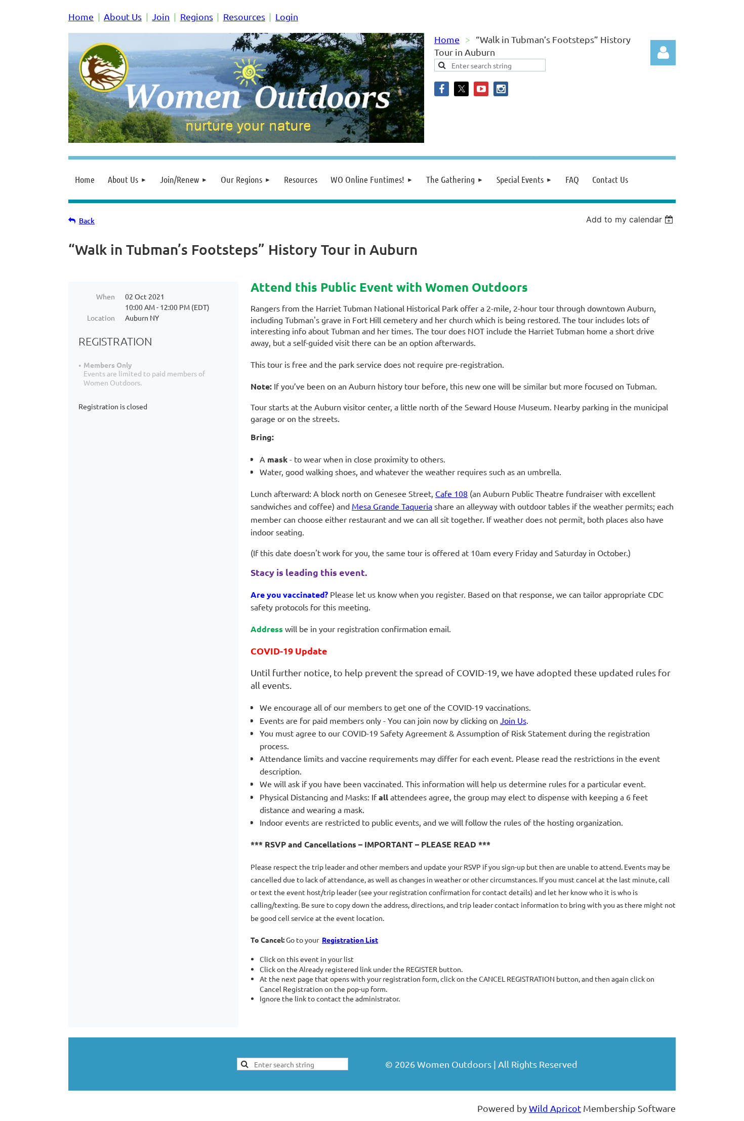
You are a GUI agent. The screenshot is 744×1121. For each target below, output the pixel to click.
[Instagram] (500, 89)
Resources (244, 16)
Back (87, 220)
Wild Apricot (555, 1108)
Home (81, 16)
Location (101, 317)
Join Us (513, 720)
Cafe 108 (451, 493)
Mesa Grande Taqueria (392, 506)
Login (286, 16)
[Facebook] (441, 89)
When (105, 296)
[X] (461, 89)
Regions (196, 16)
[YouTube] (481, 89)
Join (161, 16)
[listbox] (631, 219)
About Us (123, 16)
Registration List (350, 939)
